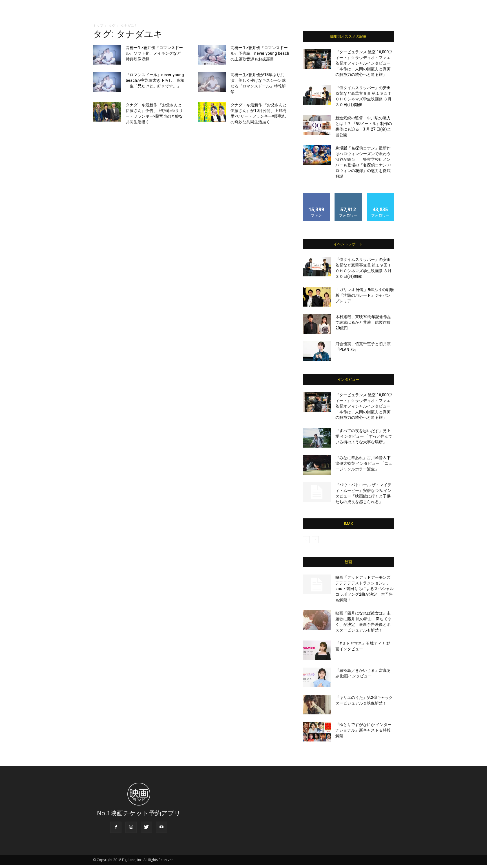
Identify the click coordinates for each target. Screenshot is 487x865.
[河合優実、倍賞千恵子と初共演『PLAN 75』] (317, 351)
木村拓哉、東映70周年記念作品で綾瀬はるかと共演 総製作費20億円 (363, 322)
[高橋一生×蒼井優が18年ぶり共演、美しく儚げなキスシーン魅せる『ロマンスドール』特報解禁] (212, 82)
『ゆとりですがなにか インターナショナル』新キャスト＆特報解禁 (363, 730)
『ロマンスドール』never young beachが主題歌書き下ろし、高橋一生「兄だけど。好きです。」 (155, 80)
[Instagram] (131, 827)
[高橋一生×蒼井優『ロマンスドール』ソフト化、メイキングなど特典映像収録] (107, 55)
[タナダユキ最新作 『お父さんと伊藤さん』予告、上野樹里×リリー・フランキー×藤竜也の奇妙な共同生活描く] (107, 112)
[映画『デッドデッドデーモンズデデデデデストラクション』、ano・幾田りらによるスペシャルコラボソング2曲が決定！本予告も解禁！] (317, 584)
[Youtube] (161, 827)
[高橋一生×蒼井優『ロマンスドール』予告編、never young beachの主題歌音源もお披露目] (212, 55)
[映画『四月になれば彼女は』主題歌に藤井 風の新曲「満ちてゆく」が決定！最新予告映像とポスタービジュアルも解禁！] (317, 620)
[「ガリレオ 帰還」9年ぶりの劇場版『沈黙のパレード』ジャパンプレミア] (317, 297)
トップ (98, 25)
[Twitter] (146, 827)
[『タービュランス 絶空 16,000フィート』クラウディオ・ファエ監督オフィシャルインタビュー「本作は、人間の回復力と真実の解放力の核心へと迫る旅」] (317, 59)
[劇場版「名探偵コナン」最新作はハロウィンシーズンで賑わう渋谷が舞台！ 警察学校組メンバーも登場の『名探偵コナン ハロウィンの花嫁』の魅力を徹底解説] (317, 155)
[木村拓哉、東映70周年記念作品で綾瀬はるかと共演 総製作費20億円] (317, 324)
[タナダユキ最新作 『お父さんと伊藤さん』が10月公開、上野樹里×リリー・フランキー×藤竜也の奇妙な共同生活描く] (212, 112)
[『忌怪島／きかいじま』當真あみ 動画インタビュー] (317, 677)
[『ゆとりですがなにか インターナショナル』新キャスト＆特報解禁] (317, 731)
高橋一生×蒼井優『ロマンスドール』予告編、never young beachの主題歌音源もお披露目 (260, 53)
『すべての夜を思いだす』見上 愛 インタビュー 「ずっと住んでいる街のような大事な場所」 (363, 436)
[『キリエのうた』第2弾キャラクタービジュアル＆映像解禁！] (317, 704)
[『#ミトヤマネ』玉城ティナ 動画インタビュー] (317, 650)
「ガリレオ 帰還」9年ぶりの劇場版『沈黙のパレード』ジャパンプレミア (364, 295)
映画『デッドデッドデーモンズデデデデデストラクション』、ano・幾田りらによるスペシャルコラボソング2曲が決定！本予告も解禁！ (364, 588)
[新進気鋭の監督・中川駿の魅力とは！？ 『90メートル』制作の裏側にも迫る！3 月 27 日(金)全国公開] (317, 125)
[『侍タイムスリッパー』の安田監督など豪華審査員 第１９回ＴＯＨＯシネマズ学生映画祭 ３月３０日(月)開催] (317, 95)
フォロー (348, 195)
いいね (316, 195)
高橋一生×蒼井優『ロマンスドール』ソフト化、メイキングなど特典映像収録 (154, 53)
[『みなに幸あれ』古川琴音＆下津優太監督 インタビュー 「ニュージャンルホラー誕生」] (317, 465)
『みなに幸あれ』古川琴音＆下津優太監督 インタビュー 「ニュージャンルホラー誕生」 (363, 463)
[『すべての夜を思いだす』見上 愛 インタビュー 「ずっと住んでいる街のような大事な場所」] (317, 438)
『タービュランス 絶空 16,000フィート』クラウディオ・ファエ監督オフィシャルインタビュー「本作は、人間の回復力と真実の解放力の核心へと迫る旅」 (364, 63)
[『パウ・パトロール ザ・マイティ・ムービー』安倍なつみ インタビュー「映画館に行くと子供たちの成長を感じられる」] (317, 492)
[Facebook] (115, 827)
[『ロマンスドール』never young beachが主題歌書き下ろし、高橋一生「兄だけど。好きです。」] (107, 82)
